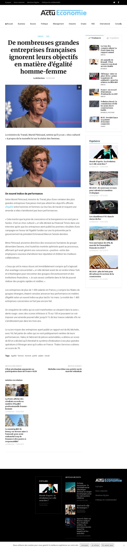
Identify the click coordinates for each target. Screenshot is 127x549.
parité (34, 356)
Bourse (33, 24)
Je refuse (95, 545)
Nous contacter (19, 2)
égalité (13, 356)
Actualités (81, 500)
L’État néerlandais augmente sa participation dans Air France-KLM (21, 370)
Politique (44, 24)
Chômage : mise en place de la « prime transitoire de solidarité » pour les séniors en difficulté (109, 78)
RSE (93, 24)
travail (47, 356)
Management (58, 24)
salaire (40, 356)
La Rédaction (39, 78)
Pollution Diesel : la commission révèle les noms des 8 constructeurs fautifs (109, 106)
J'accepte (84, 545)
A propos (8, 2)
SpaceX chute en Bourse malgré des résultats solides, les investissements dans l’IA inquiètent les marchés (84, 526)
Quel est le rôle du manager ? (83, 507)
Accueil (10, 24)
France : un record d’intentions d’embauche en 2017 (109, 92)
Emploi (83, 24)
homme (28, 356)
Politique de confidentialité (51, 2)
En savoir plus (107, 545)
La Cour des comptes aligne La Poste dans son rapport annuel (109, 49)
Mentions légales (33, 2)
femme (21, 356)
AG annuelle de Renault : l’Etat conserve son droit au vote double (109, 63)
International (105, 24)
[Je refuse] (124, 545)
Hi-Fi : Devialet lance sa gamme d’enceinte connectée (109, 121)
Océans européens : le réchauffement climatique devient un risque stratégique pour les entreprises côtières (84, 490)
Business (21, 24)
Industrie (72, 24)
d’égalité (9, 207)
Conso (117, 24)
